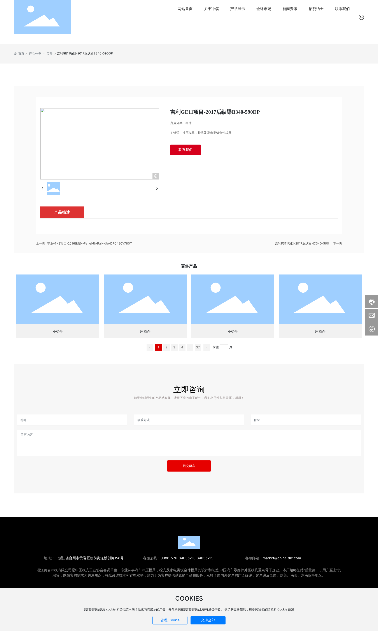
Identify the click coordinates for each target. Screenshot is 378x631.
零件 (50, 53)
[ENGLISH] (361, 17)
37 (198, 347)
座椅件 (57, 331)
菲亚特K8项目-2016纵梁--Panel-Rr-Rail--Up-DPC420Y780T (89, 243)
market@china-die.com (282, 558)
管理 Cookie (170, 620)
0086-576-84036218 (178, 558)
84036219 (205, 558)
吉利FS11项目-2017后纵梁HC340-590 (302, 243)
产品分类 (35, 53)
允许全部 (208, 620)
